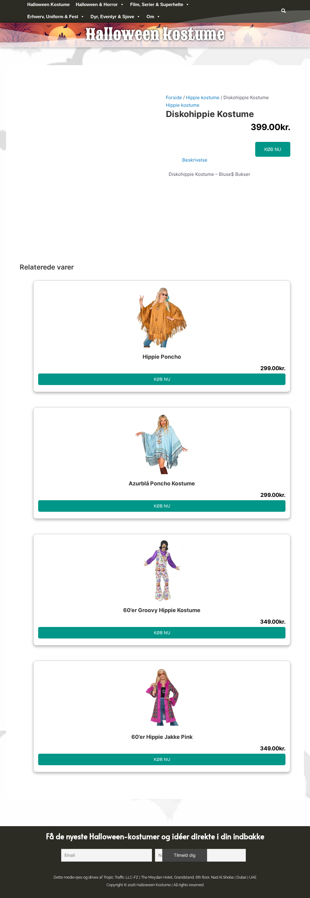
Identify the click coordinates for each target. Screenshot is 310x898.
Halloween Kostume (154, 885)
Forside (174, 97)
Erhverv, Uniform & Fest (52, 16)
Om (150, 16)
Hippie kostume (202, 97)
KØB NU (272, 149)
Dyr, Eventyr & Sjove (112, 16)
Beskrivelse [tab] (194, 160)
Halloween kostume (155, 34)
